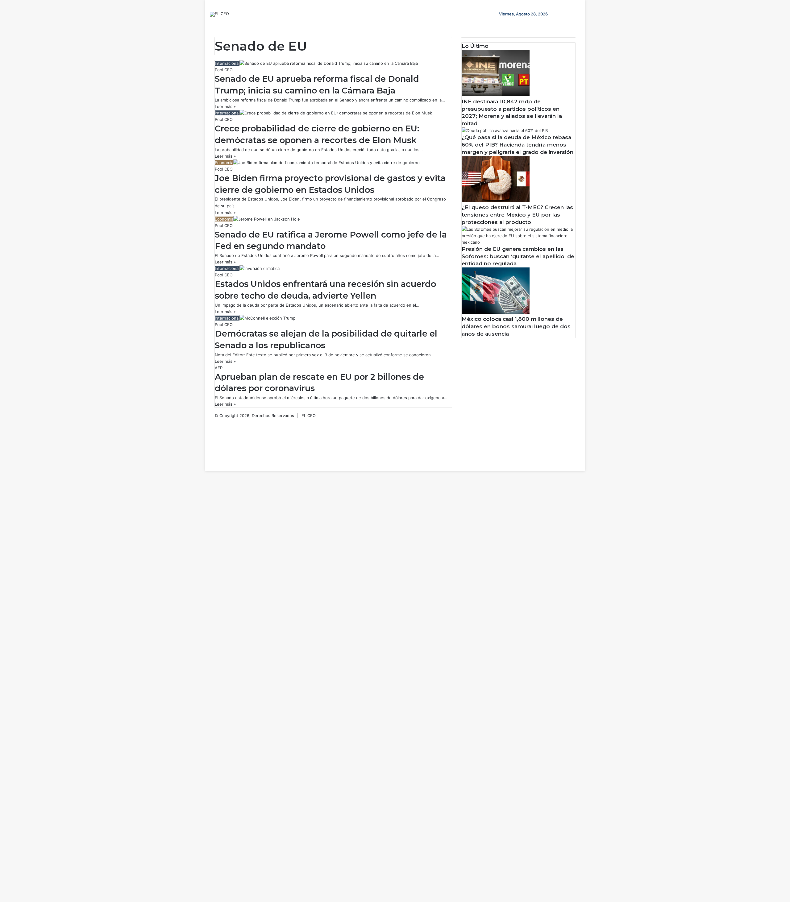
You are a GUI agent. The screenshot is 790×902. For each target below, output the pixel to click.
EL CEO (308, 415)
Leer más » (225, 106)
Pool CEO (224, 69)
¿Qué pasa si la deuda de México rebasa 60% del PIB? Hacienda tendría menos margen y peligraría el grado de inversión (517, 144)
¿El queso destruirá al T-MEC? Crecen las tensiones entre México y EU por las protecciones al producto (517, 214)
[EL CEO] (219, 14)
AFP (218, 367)
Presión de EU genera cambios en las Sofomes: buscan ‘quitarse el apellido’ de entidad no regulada (518, 256)
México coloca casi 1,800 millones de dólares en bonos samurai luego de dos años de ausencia (516, 326)
